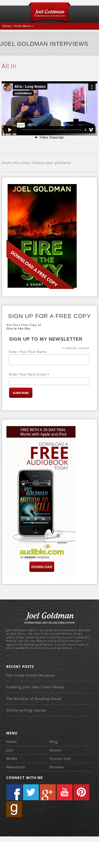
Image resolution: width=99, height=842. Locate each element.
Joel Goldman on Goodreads (14, 809)
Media (11, 758)
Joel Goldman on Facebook (14, 792)
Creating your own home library (35, 687)
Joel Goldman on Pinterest (81, 792)
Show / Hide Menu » (18, 26)
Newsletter (16, 767)
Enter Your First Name (28, 352)
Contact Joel (60, 758)
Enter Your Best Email (29, 374)
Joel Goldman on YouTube (65, 792)
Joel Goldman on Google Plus (48, 792)
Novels (56, 750)
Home (11, 741)
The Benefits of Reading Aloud (33, 698)
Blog (54, 741)
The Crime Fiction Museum (30, 675)
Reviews (57, 767)
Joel (9, 750)
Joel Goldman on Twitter (31, 792)
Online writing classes (26, 710)
